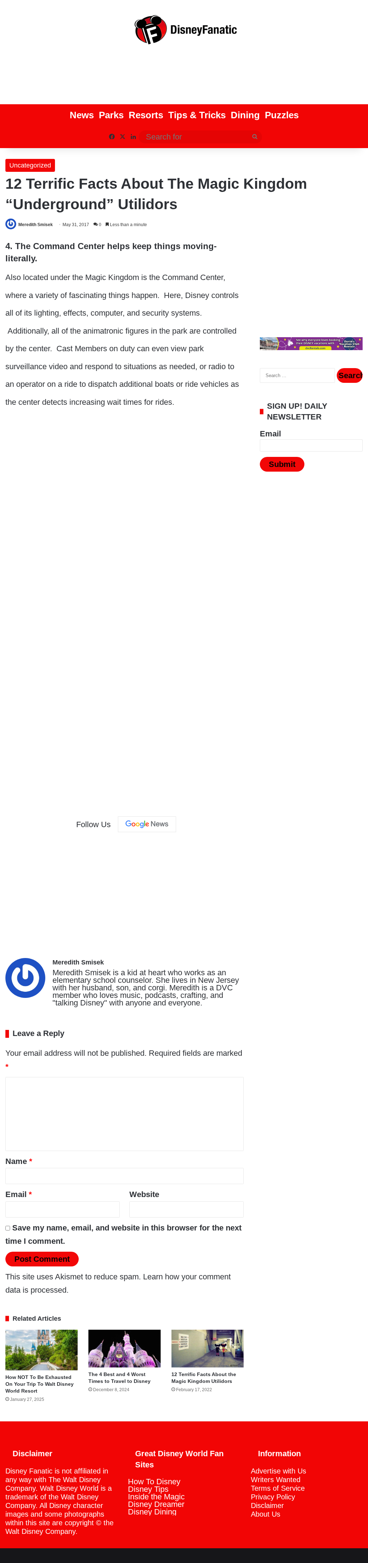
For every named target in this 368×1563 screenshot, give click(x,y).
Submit (282, 464)
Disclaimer (267, 1505)
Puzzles (282, 115)
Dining (245, 115)
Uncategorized (30, 165)
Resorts (146, 115)
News (82, 115)
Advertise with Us (278, 1471)
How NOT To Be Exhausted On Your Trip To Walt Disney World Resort (39, 1384)
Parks (111, 115)
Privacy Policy (273, 1497)
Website (144, 1194)
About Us (265, 1514)
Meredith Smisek (35, 224)
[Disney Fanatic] (184, 32)
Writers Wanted (275, 1480)
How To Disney (154, 1481)
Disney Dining (152, 1511)
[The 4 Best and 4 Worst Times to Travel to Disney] (124, 1348)
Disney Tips (148, 1489)
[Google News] (147, 824)
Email (18, 1194)
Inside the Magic (156, 1496)
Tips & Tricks (197, 115)
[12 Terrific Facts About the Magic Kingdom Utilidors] (207, 1348)
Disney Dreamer (156, 1504)
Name (18, 1161)
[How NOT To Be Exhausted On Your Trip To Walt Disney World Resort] (41, 1350)
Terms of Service (278, 1488)
